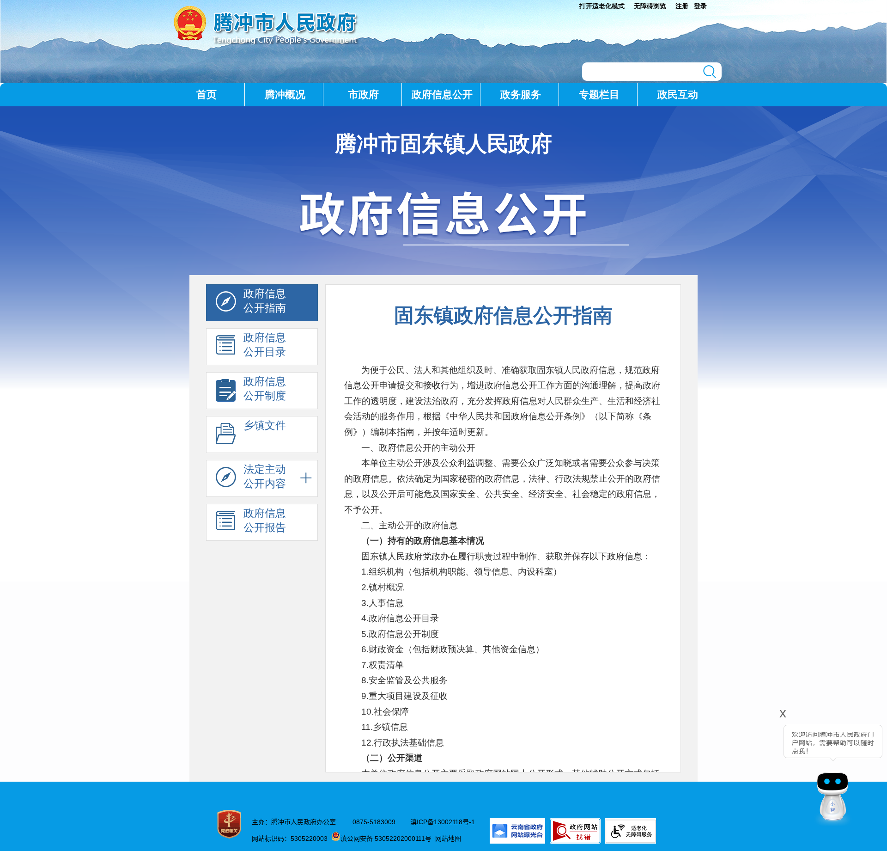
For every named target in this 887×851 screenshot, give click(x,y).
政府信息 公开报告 (264, 520)
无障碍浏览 (650, 6)
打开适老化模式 (602, 6)
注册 (681, 6)
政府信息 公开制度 (264, 388)
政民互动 (677, 94)
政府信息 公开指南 (264, 301)
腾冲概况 (285, 94)
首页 (206, 94)
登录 (700, 6)
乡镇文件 (264, 425)
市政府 (363, 94)
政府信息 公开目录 (264, 344)
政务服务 (520, 94)
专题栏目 (599, 94)
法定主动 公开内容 (264, 476)
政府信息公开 (442, 94)
